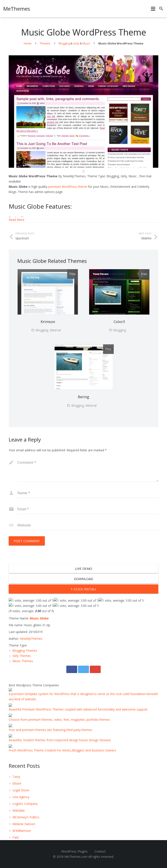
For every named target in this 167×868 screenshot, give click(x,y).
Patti (15, 837)
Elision (16, 783)
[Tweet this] (83, 669)
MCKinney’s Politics (25, 817)
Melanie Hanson (23, 824)
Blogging (64, 43)
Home (28, 43)
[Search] (161, 8)
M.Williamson (21, 831)
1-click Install (84, 589)
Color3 (119, 321)
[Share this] (71, 669)
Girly (76, 43)
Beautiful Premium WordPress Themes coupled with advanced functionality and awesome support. (78, 709)
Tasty (16, 777)
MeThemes (16, 8)
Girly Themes (21, 656)
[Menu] (153, 8)
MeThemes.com (75, 856)
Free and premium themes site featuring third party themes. (51, 730)
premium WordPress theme (67, 186)
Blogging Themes (24, 650)
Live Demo (83, 568)
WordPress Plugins (74, 851)
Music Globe (39, 618)
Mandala (18, 810)
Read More (16, 220)
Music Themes (22, 661)
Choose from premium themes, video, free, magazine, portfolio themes (59, 719)
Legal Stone (20, 790)
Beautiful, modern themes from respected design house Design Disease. (60, 740)
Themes (45, 43)
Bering (83, 396)
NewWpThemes (31, 638)
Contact (100, 851)
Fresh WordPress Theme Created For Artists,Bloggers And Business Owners (62, 750)
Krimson (48, 321)
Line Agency (20, 797)
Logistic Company (25, 804)
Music (86, 43)
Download (83, 579)
